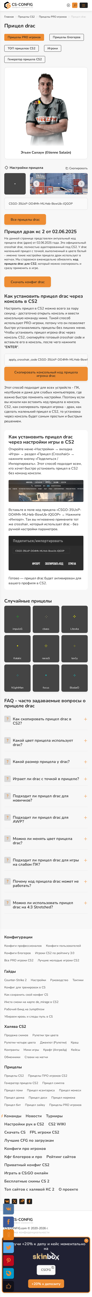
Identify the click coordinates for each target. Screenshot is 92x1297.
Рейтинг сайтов (61, 1156)
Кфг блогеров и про (23, 1156)
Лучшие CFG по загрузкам (29, 1140)
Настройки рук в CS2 (24, 1124)
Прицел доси (38, 1098)
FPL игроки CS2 (44, 1132)
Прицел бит (12, 1105)
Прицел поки (13, 1090)
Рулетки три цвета (45, 1035)
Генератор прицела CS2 (25, 59)
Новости (34, 1116)
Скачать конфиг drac (28, 282)
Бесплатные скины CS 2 (26, 1181)
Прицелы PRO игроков (53, 16)
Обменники (12, 1057)
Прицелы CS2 (26, 16)
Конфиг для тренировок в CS (25, 987)
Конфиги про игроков (25, 1148)
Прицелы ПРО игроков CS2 (47, 1076)
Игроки (52, 48)
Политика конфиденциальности (26, 1232)
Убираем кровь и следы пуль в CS (28, 1017)
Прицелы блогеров (66, 37)
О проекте (68, 1189)
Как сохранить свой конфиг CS (26, 995)
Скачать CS (14, 1132)
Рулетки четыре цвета (20, 1042)
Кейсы (75, 1050)
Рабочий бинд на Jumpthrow (24, 1009)
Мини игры (31, 1050)
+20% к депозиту (45, 1283)
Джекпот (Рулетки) (53, 1042)
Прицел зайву (35, 1105)
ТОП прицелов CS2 (21, 48)
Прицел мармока (63, 1098)
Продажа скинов (16, 1035)
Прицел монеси (70, 1090)
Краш (75, 1042)
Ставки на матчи (36, 1057)
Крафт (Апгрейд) (55, 1050)
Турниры (54, 1116)
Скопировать (78, 168)
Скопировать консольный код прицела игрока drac (46, 374)
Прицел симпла (53, 1083)
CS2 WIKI (57, 1124)
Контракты (11, 1050)
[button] (41, 191)
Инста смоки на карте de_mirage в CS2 (31, 1002)
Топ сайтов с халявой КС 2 (29, 1189)
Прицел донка (14, 1098)
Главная (9, 16)
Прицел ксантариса (41, 1090)
